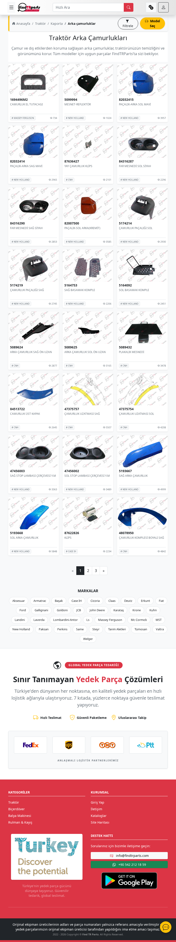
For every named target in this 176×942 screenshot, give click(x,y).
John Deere (97, 610)
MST (159, 620)
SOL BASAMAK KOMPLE (134, 290)
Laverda (38, 620)
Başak (59, 601)
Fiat (161, 601)
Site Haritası (100, 822)
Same (80, 629)
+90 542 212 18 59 (132, 864)
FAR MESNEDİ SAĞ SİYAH (26, 228)
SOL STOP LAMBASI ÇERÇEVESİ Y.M (87, 476)
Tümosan (141, 629)
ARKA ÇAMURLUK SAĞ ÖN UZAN (31, 352)
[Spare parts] (28, 7)
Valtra (160, 629)
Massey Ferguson (110, 620)
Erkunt (145, 601)
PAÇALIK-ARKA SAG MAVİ (26, 166)
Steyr (95, 629)
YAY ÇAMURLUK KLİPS (78, 166)
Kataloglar (99, 815)
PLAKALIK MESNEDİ (131, 352)
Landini (20, 620)
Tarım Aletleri (117, 629)
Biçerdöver (16, 809)
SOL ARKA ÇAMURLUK (24, 537)
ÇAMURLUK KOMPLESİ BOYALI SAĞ (141, 537)
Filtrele (128, 26)
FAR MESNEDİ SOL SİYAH (135, 166)
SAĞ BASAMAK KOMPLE (79, 290)
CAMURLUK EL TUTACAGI (26, 104)
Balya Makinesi (19, 815)
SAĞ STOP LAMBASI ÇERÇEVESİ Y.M (33, 476)
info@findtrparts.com (132, 855)
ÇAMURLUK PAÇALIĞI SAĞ (27, 290)
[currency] (151, 7)
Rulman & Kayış (20, 822)
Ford (22, 610)
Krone (136, 610)
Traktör (40, 23)
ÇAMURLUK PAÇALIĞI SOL (135, 228)
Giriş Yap (97, 802)
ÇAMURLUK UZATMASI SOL (136, 414)
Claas (112, 601)
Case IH (77, 601)
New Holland (21, 629)
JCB (78, 610)
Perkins (62, 629)
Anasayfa (22, 23)
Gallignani (41, 610)
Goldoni (62, 610)
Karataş (118, 610)
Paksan (44, 629)
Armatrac (39, 601)
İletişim (96, 809)
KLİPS (68, 537)
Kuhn (153, 610)
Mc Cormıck (139, 620)
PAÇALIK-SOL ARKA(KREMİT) (82, 228)
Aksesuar (18, 601)
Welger (88, 639)
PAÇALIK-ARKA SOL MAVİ (135, 104)
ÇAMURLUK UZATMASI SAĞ (82, 414)
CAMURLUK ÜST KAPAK (25, 414)
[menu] (11, 7)
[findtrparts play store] (129, 880)
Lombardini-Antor (65, 620)
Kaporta (57, 23)
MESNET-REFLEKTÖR (77, 104)
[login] (163, 7)
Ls (87, 620)
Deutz (128, 601)
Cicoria (95, 601)
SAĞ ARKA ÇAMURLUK (133, 476)
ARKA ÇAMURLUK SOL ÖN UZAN (85, 352)
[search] (128, 7)
